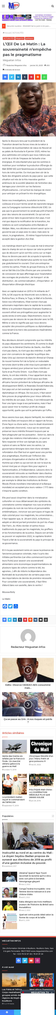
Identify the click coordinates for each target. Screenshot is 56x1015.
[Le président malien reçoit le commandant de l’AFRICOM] (14, 784)
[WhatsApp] (44, 77)
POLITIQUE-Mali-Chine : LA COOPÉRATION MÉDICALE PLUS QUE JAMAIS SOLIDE (41, 793)
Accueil (7, 33)
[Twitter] (11, 77)
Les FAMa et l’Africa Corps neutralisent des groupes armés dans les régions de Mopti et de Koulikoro (14, 995)
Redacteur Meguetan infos (16, 65)
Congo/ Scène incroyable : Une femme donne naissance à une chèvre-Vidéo (34, 892)
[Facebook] (5, 77)
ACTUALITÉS (18, 33)
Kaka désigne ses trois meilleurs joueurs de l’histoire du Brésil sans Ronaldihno (36, 905)
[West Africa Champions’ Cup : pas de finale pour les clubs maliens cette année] (41, 980)
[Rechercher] (52, 7)
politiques (29, 38)
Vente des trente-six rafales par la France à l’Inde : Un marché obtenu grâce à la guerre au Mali (13, 761)
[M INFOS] (15, 6)
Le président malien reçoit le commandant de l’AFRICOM (13, 799)
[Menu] (3, 7)
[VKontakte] (35, 620)
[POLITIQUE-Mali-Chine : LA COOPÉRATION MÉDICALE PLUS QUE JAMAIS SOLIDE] (41, 780)
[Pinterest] (31, 77)
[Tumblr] (24, 77)
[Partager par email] (41, 620)
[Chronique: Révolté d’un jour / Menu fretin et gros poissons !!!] (41, 747)
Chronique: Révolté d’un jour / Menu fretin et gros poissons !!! (41, 758)
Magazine (20, 38)
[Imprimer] (46, 620)
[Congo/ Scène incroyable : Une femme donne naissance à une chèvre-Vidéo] (9, 892)
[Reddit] (38, 77)
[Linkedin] (18, 77)
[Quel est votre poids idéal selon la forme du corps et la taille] (9, 921)
